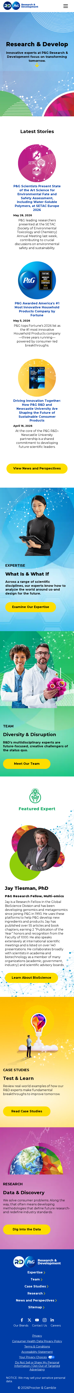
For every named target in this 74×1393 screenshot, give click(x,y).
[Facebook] (22, 1320)
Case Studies (35, 1286)
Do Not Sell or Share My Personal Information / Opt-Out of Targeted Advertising (37, 1366)
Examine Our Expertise (30, 607)
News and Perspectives (35, 1300)
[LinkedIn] (52, 1320)
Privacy (37, 1335)
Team (35, 1279)
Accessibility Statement (37, 1352)
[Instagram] (44, 1320)
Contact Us (39, 1325)
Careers (56, 1325)
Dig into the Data (27, 1229)
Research (35, 1293)
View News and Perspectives (37, 468)
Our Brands (20, 1325)
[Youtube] (37, 1320)
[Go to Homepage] (37, 1262)
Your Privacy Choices (33, 1357)
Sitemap (35, 1307)
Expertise (35, 1272)
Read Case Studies (26, 1111)
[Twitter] (29, 1320)
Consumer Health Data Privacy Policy (37, 1341)
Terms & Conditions (37, 1346)
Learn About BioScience (31, 977)
